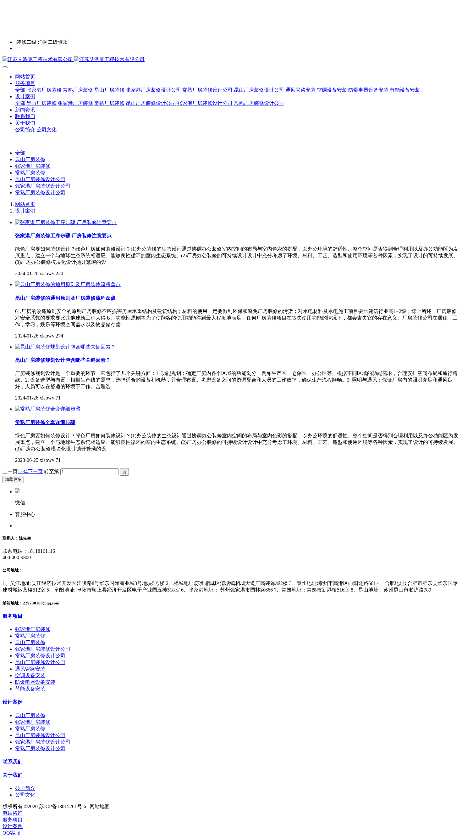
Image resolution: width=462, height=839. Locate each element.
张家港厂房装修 (32, 166)
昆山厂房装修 (30, 159)
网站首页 (25, 76)
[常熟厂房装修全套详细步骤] (47, 408)
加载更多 (13, 479)
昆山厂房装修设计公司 (40, 179)
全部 (20, 90)
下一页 (35, 471)
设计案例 (25, 210)
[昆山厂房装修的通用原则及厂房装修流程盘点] (68, 284)
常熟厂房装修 (30, 172)
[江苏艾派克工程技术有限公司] (231, 59)
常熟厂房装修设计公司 (40, 192)
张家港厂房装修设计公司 (42, 186)
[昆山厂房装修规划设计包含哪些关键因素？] (65, 346)
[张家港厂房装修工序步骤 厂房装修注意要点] (66, 222)
